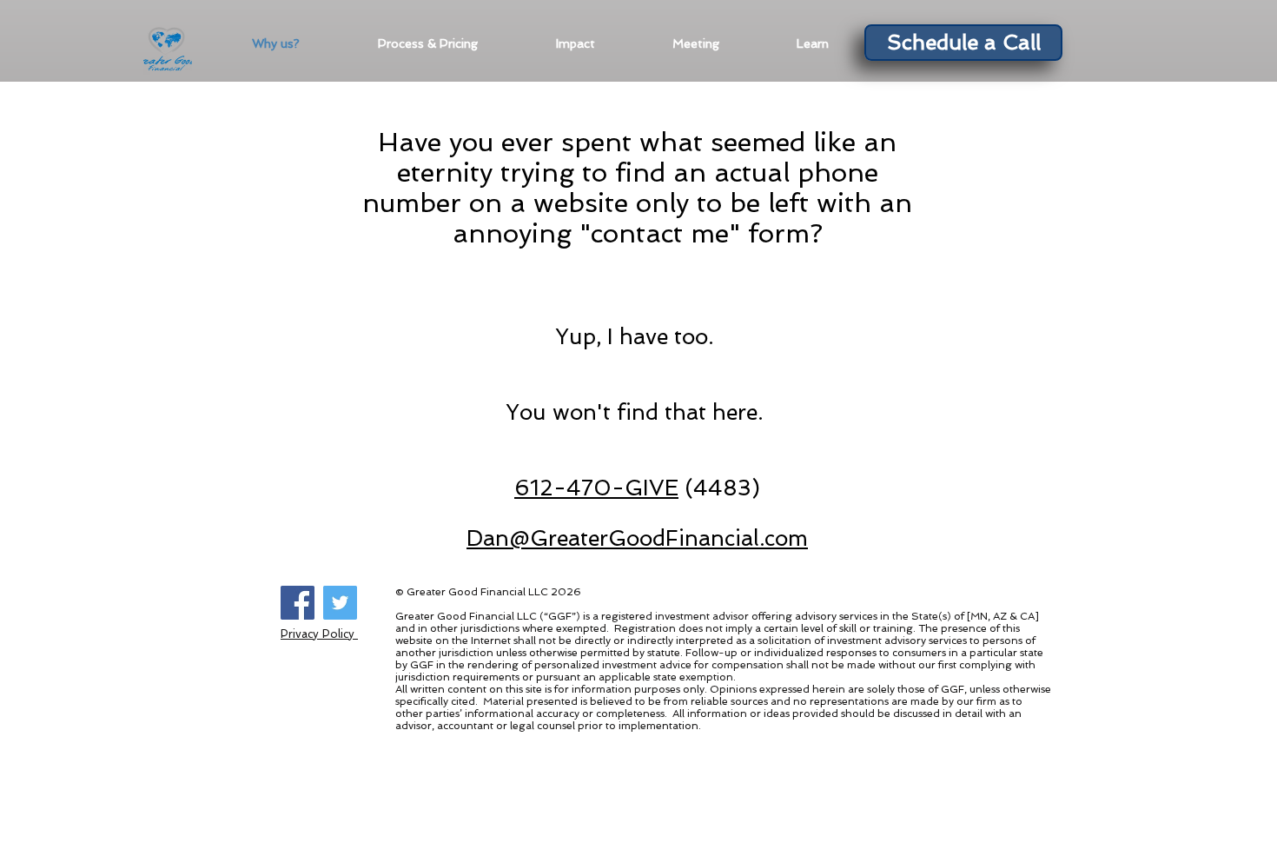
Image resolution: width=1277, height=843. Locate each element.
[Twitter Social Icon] (340, 603)
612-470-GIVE (596, 488)
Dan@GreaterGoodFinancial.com (637, 538)
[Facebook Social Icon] (297, 603)
